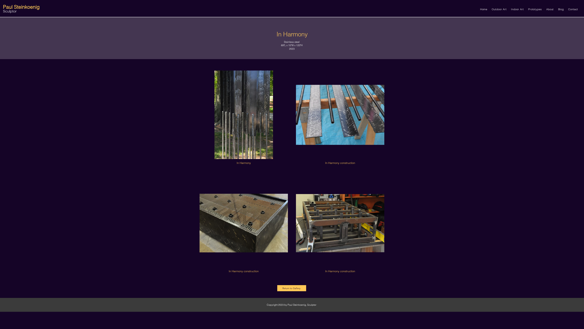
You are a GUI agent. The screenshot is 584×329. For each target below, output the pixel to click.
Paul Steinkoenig (21, 7)
